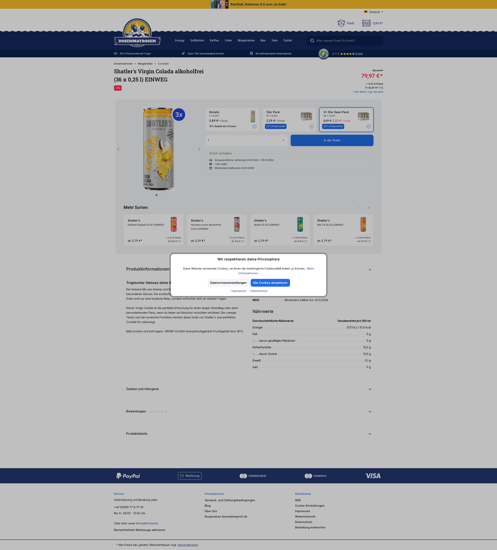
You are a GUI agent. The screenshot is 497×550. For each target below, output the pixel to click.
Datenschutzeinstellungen (228, 282)
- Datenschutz (258, 290)
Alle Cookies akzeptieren (270, 282)
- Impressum (238, 290)
